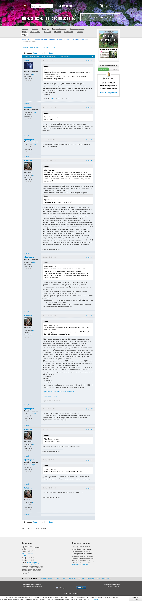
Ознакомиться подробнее (80, 564)
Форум (24, 35)
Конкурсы (63, 579)
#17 (92, 409)
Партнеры (43, 579)
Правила (46, 47)
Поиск (25, 47)
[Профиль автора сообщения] (28, 66)
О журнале (81, 579)
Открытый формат (59, 29)
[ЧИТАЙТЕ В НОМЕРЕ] (108, 24)
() (109, 6)
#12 (92, 107)
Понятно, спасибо (135, 598)
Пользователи (35, 47)
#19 (92, 460)
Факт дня (45, 29)
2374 (34, 74)
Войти (117, 6)
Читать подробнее (108, 92)
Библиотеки (68, 32)
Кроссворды (72, 579)
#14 (92, 161)
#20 (92, 488)
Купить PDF (114, 69)
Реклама (80, 32)
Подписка (47, 32)
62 (33, 175)
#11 (92, 60)
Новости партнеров (77, 29)
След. (51, 53)
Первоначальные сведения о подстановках (58, 392)
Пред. (35, 53)
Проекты (50, 579)
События (35, 29)
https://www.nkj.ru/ (27, 554)
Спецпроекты (35, 32)
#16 (92, 316)
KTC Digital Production (113, 586)
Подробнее (94, 599)
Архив (24, 32)
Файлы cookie (106, 579)
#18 (92, 430)
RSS (92, 57)
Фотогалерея (90, 579)
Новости (25, 29)
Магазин (57, 32)
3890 (34, 112)
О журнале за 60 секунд (100, 17)
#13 (92, 140)
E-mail (26, 103)
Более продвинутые (50, 396)
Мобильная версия (71, 593)
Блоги (57, 579)
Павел (52, 98)
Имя (88, 60)
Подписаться (103, 69)
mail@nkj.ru (25, 556)
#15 (92, 257)
